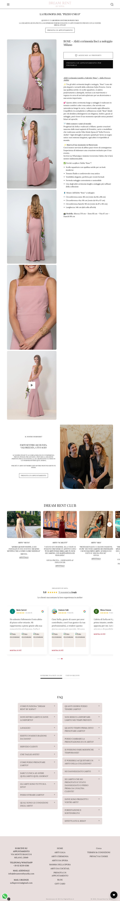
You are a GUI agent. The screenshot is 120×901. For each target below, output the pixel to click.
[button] (111, 4)
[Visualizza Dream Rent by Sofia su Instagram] (9, 899)
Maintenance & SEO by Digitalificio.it (60, 899)
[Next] (109, 524)
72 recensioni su (67, 592)
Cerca (98, 848)
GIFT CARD (60, 883)
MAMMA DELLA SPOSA (60, 864)
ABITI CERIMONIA (59, 856)
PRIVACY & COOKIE (99, 856)
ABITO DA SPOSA (60, 860)
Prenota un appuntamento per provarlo (83, 64)
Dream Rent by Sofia (104, 899)
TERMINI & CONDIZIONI (98, 852)
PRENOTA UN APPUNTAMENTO (60, 30)
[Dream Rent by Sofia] (60, 4)
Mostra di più (39, 650)
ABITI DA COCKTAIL (60, 868)
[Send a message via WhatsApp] (5, 896)
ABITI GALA (59, 852)
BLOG (60, 879)
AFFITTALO (23, 557)
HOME (60, 848)
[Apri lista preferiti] (113, 894)
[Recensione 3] (61, 658)
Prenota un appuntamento (33, 476)
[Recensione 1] (58, 658)
